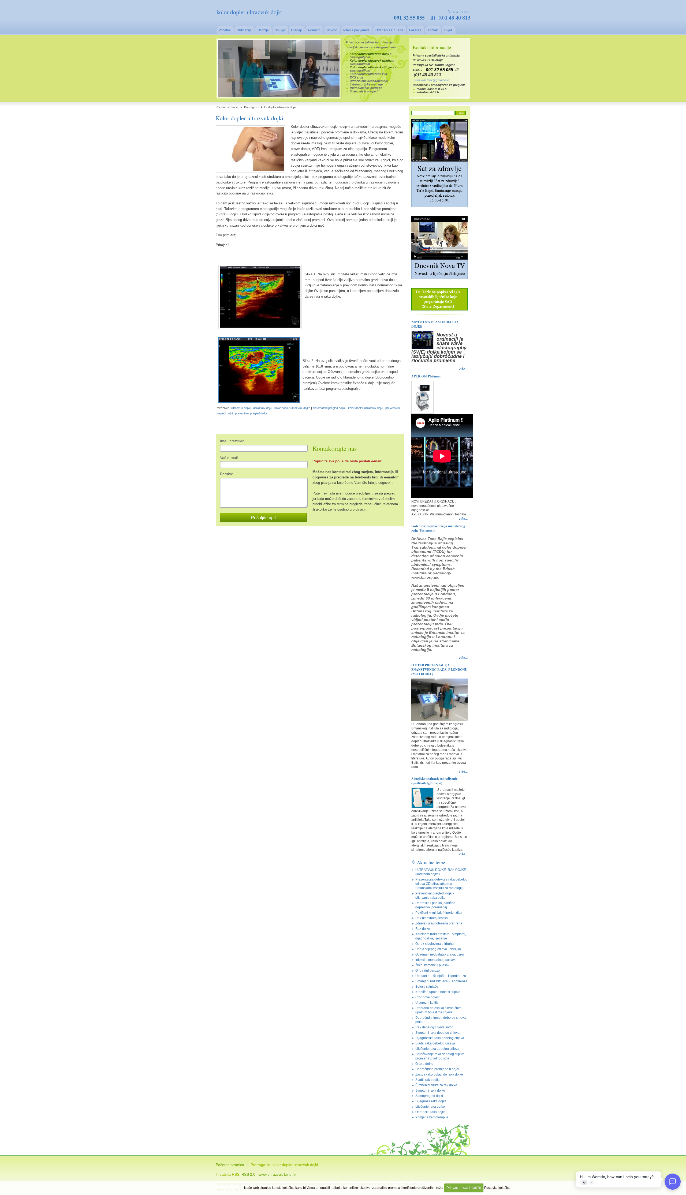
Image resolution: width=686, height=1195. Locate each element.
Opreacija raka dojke (430, 1112)
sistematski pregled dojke (329, 408)
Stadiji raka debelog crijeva (435, 1043)
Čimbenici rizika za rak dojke (436, 1085)
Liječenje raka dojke (430, 1106)
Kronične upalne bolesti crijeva (437, 992)
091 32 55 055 (409, 17)
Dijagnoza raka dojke (430, 1101)
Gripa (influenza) (427, 970)
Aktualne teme (431, 862)
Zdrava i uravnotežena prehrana (438, 923)
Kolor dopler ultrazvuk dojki (369, 53)
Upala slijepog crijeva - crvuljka (438, 949)
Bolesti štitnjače (426, 986)
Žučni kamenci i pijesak (432, 965)
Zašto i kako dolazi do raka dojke (439, 1074)
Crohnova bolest (427, 997)
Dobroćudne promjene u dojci (437, 1069)
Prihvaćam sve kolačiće (464, 1188)
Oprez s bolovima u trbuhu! (434, 944)
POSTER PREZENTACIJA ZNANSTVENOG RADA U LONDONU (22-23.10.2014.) (439, 669)
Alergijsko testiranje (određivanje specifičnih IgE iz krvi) (434, 780)
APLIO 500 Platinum (426, 376)
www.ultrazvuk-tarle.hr (277, 1174)
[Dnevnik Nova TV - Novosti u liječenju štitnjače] (439, 278)
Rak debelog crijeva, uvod (434, 1027)
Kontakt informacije (432, 47)
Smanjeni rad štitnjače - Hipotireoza (441, 981)
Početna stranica (227, 107)
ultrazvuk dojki (262, 408)
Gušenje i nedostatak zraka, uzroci (440, 954)
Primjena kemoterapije (431, 1117)
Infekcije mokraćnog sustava (436, 960)
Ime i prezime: (232, 441)
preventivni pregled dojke (251, 413)
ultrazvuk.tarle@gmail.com (431, 80)
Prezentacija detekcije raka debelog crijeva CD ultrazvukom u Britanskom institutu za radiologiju (441, 884)
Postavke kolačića (497, 1188)
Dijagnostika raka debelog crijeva (439, 1038)
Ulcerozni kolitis (426, 1003)
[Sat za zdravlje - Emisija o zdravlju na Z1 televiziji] (439, 206)
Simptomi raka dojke (430, 1090)
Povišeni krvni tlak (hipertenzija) (438, 913)
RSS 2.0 (248, 1174)
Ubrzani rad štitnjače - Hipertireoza (440, 976)
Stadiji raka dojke (428, 1080)
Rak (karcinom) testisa (431, 918)
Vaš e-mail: (229, 457)
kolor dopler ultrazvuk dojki (365, 408)
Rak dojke (422, 929)
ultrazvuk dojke (241, 408)
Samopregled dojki (429, 1096)
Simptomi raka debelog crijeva (437, 1033)
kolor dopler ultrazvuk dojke (292, 408)
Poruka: (226, 474)
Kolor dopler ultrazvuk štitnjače (372, 67)
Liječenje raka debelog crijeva (437, 1049)
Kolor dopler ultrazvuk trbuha (371, 60)
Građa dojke (424, 1064)
